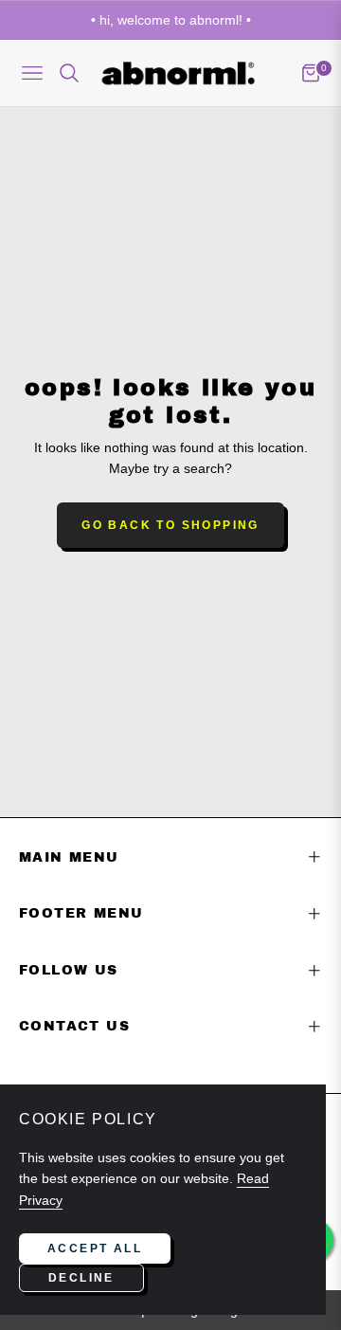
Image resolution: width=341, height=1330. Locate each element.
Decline (81, 1277)
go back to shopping (170, 525)
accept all (94, 1248)
